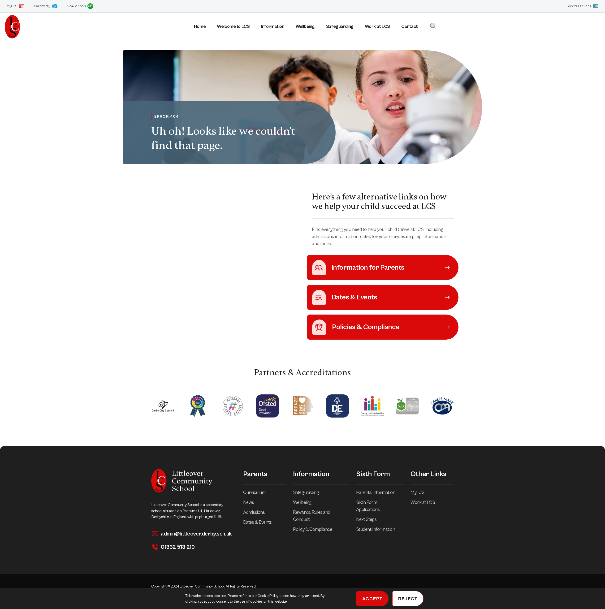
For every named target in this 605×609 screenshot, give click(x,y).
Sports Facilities (578, 6)
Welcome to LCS (233, 26)
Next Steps (366, 519)
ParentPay (42, 6)
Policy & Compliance (312, 529)
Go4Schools (76, 6)
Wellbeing (305, 26)
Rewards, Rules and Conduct (311, 516)
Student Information (375, 529)
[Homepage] (10, 27)
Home (200, 26)
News (248, 502)
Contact (409, 26)
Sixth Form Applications (368, 506)
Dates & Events (257, 522)
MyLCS (12, 6)
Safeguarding (340, 26)
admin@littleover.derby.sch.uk (196, 534)
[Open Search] (433, 25)
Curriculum (254, 492)
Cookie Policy (268, 596)
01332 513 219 (177, 547)
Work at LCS (377, 26)
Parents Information (375, 492)
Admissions (254, 512)
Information (272, 26)
